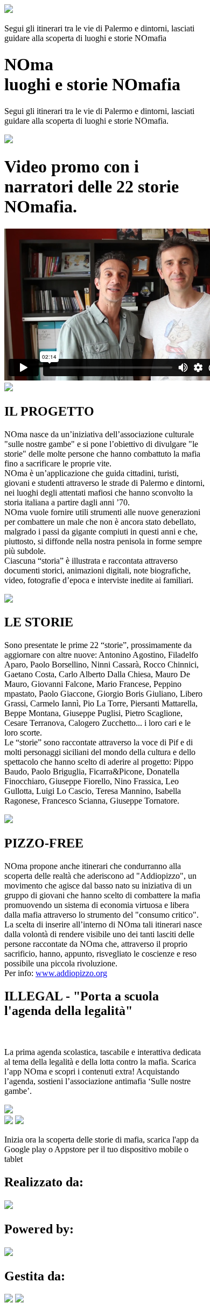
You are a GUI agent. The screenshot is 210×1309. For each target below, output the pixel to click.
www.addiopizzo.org (71, 973)
